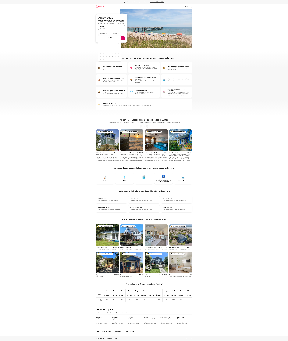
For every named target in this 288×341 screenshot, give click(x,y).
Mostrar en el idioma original (157, 2)
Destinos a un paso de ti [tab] (102, 313)
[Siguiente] (147, 126)
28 (115, 56)
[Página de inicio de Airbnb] (100, 6)
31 (103, 59)
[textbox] (105, 33)
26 (109, 56)
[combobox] (112, 28)
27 (112, 56)
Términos (115, 338)
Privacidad (109, 338)
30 (100, 59)
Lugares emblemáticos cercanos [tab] (134, 313)
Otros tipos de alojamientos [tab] (117, 313)
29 (118, 56)
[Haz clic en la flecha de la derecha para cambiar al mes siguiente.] (118, 37)
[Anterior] (141, 126)
